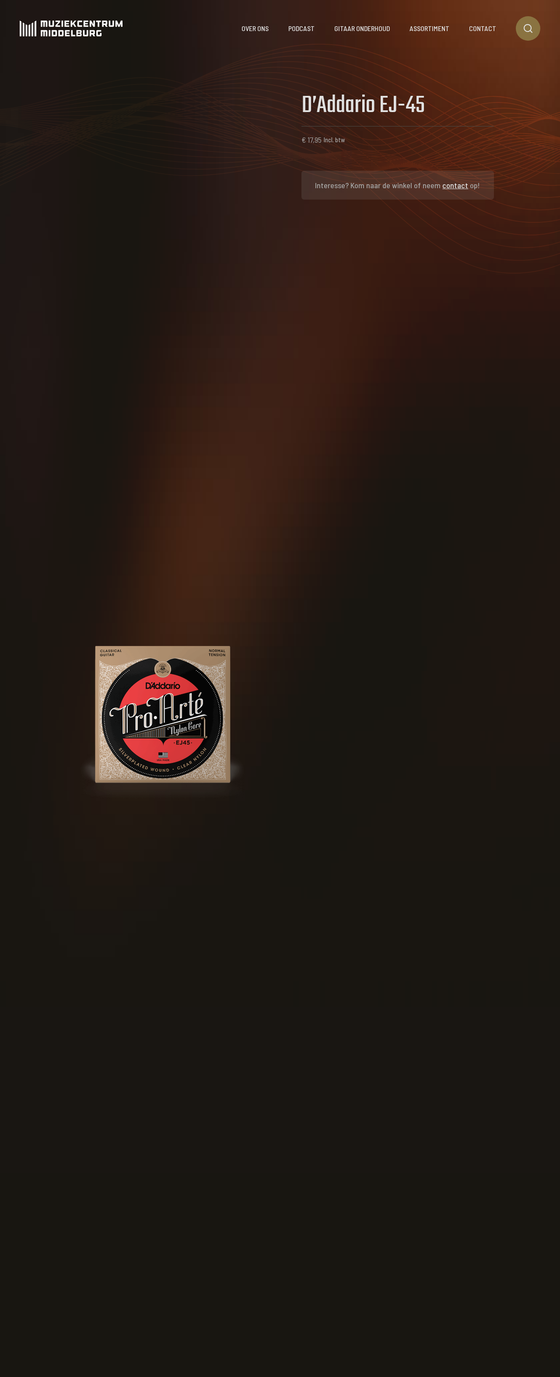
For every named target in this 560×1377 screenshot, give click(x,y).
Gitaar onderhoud (362, 28)
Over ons (255, 28)
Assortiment (429, 28)
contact (455, 185)
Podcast (301, 28)
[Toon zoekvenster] (528, 28)
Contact (482, 28)
